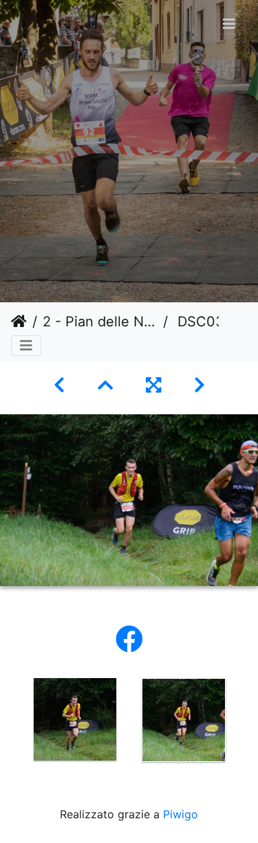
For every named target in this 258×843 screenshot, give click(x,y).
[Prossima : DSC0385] (200, 385)
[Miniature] (105, 385)
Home (19, 321)
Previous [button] (10, 723)
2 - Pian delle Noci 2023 (100, 321)
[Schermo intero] (153, 385)
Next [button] (248, 723)
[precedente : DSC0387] (59, 385)
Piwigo (180, 814)
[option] (75, 719)
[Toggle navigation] (229, 24)
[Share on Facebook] (129, 639)
